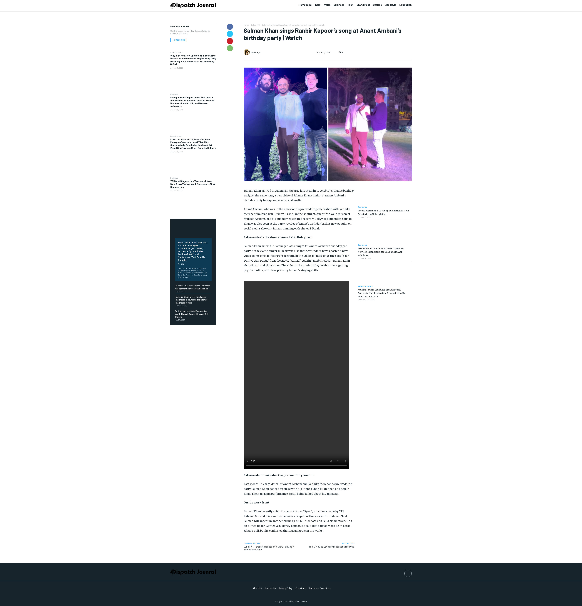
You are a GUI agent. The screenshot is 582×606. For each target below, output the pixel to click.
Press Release (176, 136)
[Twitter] (230, 34)
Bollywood (255, 25)
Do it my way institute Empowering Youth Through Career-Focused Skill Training (191, 314)
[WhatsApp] (230, 48)
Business (174, 94)
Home (246, 25)
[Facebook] (230, 27)
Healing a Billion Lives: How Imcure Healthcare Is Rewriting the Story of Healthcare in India (191, 300)
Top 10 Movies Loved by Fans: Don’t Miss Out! (332, 546)
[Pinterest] (230, 41)
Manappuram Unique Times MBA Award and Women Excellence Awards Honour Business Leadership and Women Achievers (192, 102)
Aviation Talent (176, 52)
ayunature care (365, 286)
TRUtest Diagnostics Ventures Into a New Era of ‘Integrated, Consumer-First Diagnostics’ (192, 184)
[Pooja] (247, 52)
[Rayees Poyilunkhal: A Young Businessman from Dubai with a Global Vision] (385, 194)
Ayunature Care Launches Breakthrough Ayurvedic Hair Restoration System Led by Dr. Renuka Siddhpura (381, 293)
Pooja (181, 263)
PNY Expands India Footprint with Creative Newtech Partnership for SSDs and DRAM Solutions (380, 252)
